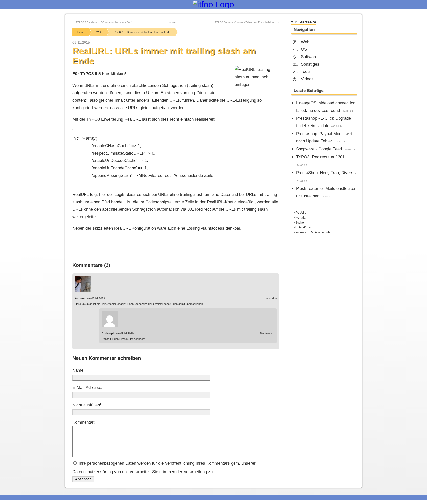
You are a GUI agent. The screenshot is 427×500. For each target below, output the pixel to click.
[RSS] (354, 22)
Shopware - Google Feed (319, 149)
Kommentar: (83, 422)
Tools (306, 71)
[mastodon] (338, 22)
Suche (299, 222)
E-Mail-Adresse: (87, 387)
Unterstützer (303, 227)
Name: (78, 370)
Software (309, 56)
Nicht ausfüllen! (86, 405)
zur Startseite (303, 22)
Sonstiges (310, 64)
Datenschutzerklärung (92, 471)
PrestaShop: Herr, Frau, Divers (324, 172)
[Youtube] (330, 22)
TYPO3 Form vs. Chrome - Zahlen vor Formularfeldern (245, 22)
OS (304, 49)
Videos (307, 79)
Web (305, 42)
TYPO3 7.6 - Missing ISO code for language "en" (104, 22)
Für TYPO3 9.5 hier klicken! (99, 73)
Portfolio (300, 212)
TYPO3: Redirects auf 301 (320, 157)
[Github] (346, 22)
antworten (271, 298)
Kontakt (300, 217)
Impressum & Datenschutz (312, 232)
